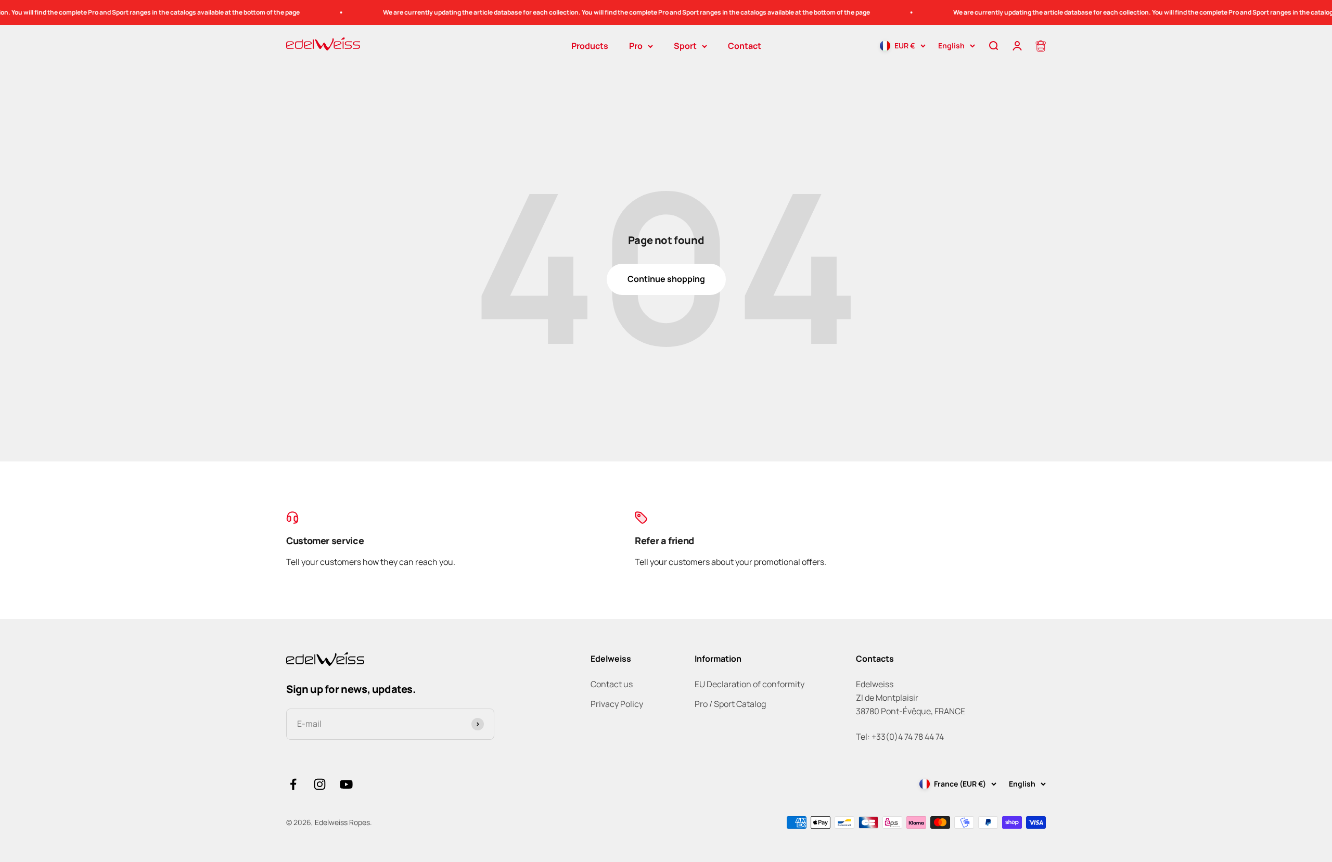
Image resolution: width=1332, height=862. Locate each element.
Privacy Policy (617, 704)
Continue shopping (666, 279)
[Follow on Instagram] (320, 784)
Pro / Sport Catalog (730, 704)
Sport (685, 46)
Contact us (612, 684)
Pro (636, 46)
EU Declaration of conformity (749, 684)
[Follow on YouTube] (346, 784)
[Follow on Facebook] (293, 784)
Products (589, 46)
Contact (744, 46)
